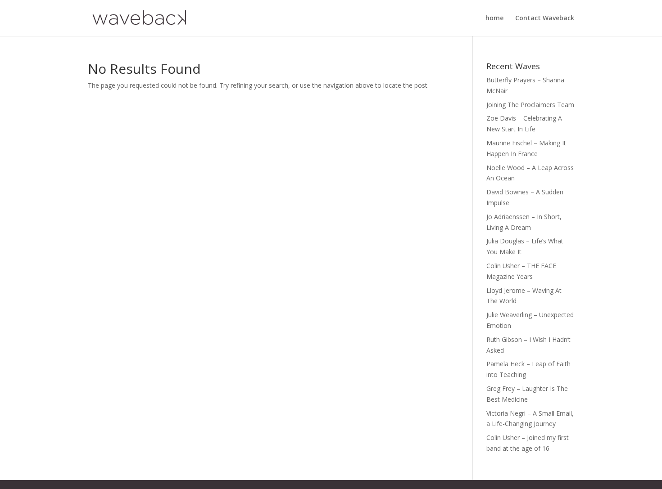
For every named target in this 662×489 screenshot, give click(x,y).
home (494, 18)
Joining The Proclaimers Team (530, 104)
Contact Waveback (544, 18)
